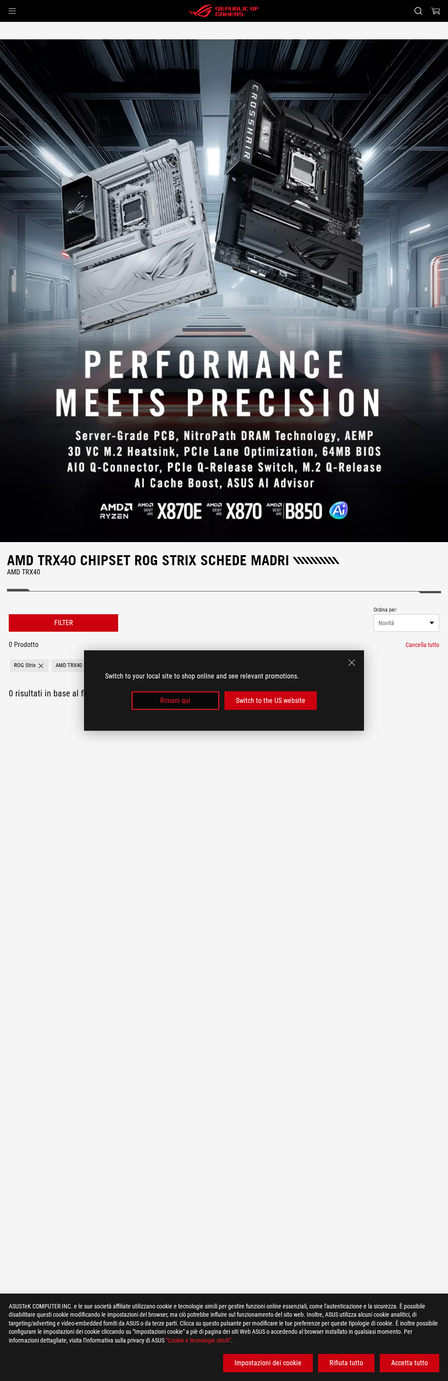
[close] (351, 662)
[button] (12, 11)
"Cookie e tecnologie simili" (198, 1340)
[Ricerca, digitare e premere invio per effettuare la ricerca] (418, 11)
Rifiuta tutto (346, 1363)
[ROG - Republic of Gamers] (224, 10)
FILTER (63, 623)
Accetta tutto (409, 1363)
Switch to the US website (270, 700)
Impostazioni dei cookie (267, 1363)
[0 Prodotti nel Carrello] (435, 11)
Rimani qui (175, 700)
